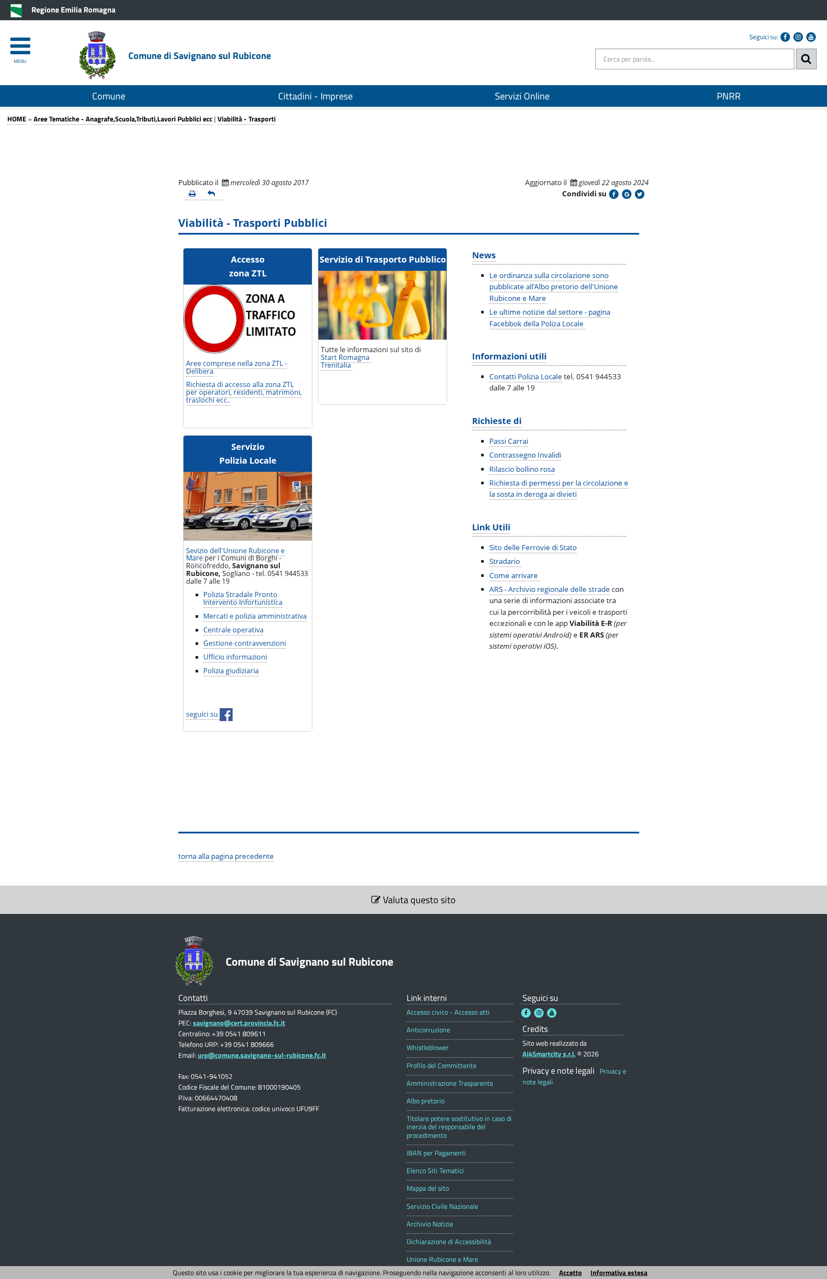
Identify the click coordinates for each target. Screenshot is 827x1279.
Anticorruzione (428, 1030)
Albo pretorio (426, 1101)
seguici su (203, 714)
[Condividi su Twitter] (639, 194)
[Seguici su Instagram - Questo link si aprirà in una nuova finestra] (798, 37)
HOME (16, 119)
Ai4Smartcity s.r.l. (548, 1054)
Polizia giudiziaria (231, 670)
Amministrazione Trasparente (450, 1083)
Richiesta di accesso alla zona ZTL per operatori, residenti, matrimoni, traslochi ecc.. (244, 392)
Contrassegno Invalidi (525, 455)
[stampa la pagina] (194, 194)
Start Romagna (346, 357)
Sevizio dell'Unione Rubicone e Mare (235, 554)
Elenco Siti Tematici (435, 1171)
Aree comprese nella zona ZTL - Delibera (236, 367)
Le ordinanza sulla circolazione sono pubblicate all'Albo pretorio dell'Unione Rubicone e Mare (553, 286)
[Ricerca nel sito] (806, 59)
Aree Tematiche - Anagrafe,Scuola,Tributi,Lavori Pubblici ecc (123, 119)
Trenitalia (337, 365)
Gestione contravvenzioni (244, 643)
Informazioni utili (509, 356)
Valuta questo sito (418, 900)
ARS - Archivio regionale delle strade (549, 589)
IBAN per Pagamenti (436, 1153)
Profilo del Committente (441, 1066)
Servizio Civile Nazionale (442, 1206)
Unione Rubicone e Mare (442, 1259)
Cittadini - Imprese (315, 96)
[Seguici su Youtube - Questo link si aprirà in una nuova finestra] (811, 37)
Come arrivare (514, 575)
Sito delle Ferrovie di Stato (533, 547)
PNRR (729, 96)
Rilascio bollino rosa (522, 469)
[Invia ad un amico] (213, 194)
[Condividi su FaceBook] (614, 194)
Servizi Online (522, 96)
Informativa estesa (619, 1272)
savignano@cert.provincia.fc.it (239, 1023)
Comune (108, 96)
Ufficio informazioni (235, 657)
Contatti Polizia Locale (525, 376)
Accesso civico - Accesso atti (448, 1012)
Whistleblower (428, 1048)
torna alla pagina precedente (226, 856)
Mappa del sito (428, 1188)
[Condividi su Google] (626, 194)
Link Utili (491, 527)
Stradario (505, 561)
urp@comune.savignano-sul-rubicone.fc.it (262, 1055)
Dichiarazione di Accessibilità (449, 1242)
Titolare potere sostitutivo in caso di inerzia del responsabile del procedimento (459, 1127)
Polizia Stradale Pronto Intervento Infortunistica (243, 598)
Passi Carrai (508, 441)
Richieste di (497, 421)
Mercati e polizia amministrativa (255, 616)
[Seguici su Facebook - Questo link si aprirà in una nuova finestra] (785, 37)
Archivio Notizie (430, 1224)
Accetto (570, 1272)
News (484, 255)
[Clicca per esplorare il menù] (20, 42)
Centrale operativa (233, 630)
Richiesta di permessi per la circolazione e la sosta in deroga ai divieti (558, 488)
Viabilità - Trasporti (247, 119)
